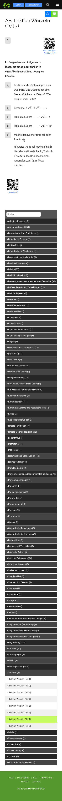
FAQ (35, 778)
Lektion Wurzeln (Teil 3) (20, 692)
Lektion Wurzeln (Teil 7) (20, 719)
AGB (11, 778)
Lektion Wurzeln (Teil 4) (20, 699)
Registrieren (33, 5)
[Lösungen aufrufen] (54, 14)
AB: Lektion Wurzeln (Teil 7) (27, 23)
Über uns (36, 781)
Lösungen (12, 192)
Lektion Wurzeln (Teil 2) (20, 686)
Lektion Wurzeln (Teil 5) (20, 706)
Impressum (46, 778)
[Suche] (48, 4)
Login (18, 5)
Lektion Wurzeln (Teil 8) (20, 726)
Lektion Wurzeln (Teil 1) (20, 679)
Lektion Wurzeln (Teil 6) (20, 712)
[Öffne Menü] (57, 4)
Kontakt (24, 781)
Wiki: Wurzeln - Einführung (49, 52)
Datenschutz (23, 778)
